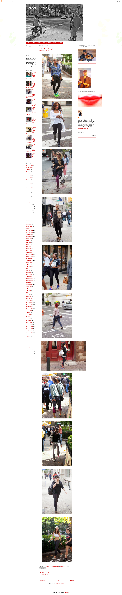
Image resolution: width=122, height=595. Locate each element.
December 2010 (29, 351)
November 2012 (29, 304)
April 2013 (28, 294)
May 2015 (28, 244)
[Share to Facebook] (43, 568)
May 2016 (28, 220)
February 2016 (29, 226)
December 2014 (29, 254)
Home (29, 42)
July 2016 (28, 216)
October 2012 (29, 306)
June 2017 (28, 193)
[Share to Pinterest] (45, 568)
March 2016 (28, 224)
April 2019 (28, 173)
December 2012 (29, 302)
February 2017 (29, 202)
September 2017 (29, 187)
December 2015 (29, 230)
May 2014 (28, 268)
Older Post (72, 580)
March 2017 (28, 200)
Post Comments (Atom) (60, 583)
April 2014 (28, 270)
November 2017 (29, 185)
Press (44, 42)
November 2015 (29, 232)
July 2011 (28, 336)
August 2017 (29, 189)
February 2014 (29, 274)
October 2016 (29, 210)
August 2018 (29, 177)
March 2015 (28, 248)
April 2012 (28, 318)
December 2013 (29, 278)
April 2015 (28, 246)
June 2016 (28, 218)
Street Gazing (38, 8)
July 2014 (28, 264)
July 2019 (28, 169)
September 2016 (29, 212)
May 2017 (28, 196)
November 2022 (29, 165)
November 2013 (29, 280)
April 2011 (28, 342)
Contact (38, 42)
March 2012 (28, 320)
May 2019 (28, 171)
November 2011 (29, 328)
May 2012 (28, 316)
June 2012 (28, 314)
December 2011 (29, 326)
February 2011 (29, 346)
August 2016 (29, 214)
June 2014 (28, 266)
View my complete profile (83, 128)
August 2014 (29, 262)
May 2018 (28, 179)
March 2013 (28, 296)
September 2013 (29, 284)
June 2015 (28, 242)
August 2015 (29, 238)
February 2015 (29, 250)
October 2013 (29, 282)
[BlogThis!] (41, 568)
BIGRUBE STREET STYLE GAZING (86, 117)
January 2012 (29, 324)
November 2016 (29, 208)
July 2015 (28, 240)
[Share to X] (42, 568)
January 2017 (29, 204)
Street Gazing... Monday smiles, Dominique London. (34, 102)
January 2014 (29, 276)
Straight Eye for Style (52, 42)
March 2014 (28, 272)
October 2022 (29, 167)
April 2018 (28, 181)
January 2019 (29, 175)
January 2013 (29, 300)
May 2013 (28, 292)
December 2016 (29, 206)
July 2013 (28, 288)
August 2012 (29, 310)
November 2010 (29, 353)
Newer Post (42, 580)
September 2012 (29, 308)
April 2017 (28, 197)
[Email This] (39, 568)
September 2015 (29, 236)
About (34, 42)
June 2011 (28, 338)
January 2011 (29, 349)
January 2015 (29, 252)
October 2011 (29, 330)
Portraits (60, 42)
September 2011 (29, 332)
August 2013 (29, 286)
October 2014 (29, 258)
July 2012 (28, 312)
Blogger (66, 592)
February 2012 (29, 322)
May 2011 (28, 341)
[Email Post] (68, 566)
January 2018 (29, 183)
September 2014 (29, 260)
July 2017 (28, 192)
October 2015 (29, 234)
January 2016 (29, 228)
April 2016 (28, 222)
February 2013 (29, 298)
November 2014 (29, 256)
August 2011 (28, 334)
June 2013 (28, 290)
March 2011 (28, 345)
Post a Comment (44, 574)
